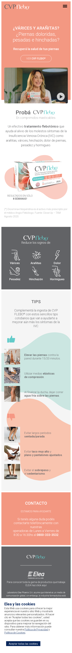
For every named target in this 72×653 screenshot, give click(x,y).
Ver (35, 58)
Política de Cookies (14, 632)
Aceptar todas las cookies (23, 643)
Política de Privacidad (36, 629)
